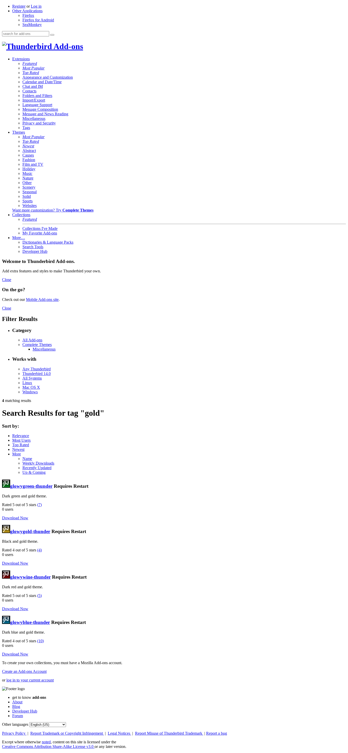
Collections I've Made (40, 228)
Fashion (28, 160)
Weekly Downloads (38, 463)
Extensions (21, 59)
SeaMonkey (32, 24)
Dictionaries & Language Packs (47, 242)
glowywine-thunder (30, 577)
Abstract (29, 150)
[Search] (52, 35)
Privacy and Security (39, 123)
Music (27, 173)
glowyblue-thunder (30, 622)
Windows (30, 392)
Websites (29, 205)
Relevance (20, 436)
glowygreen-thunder (31, 486)
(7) (39, 505)
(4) (39, 550)
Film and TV (32, 164)
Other (27, 182)
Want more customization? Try (52, 210)
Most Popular (33, 68)
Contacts (29, 91)
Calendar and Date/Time (42, 82)
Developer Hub (34, 251)
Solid (26, 196)
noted (46, 742)
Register (18, 6)
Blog (16, 706)
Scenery (28, 187)
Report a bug (216, 733)
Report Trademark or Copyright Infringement (67, 733)
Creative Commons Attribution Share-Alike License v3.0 (48, 746)
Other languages (15, 724)
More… (18, 237)
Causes (28, 155)
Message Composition (40, 109)
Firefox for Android (38, 20)
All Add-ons (32, 340)
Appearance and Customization (47, 77)
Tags (26, 128)
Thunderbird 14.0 (36, 373)
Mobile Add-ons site (42, 299)
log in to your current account (30, 680)
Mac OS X (31, 387)
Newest (28, 146)
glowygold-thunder (30, 531)
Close (6, 279)
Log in (36, 6)
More (16, 454)
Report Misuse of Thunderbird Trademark (169, 733)
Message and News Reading (45, 114)
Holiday (28, 169)
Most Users (21, 440)
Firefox (28, 15)
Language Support (37, 105)
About (17, 702)
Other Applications (27, 11)
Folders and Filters (37, 95)
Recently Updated (36, 468)
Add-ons (67, 46)
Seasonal (29, 192)
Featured (29, 63)
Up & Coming (34, 472)
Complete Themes (37, 344)
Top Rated (30, 73)
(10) (40, 641)
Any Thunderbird (36, 369)
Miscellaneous (33, 118)
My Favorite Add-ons (39, 233)
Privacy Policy (14, 733)
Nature (27, 178)
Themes (18, 132)
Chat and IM (32, 86)
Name (27, 458)
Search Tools (32, 247)
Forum (17, 716)
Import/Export (33, 100)
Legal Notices (119, 733)
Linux (27, 383)
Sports (27, 201)
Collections (21, 215)
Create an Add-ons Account (24, 671)
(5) (39, 595)
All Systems (32, 378)
